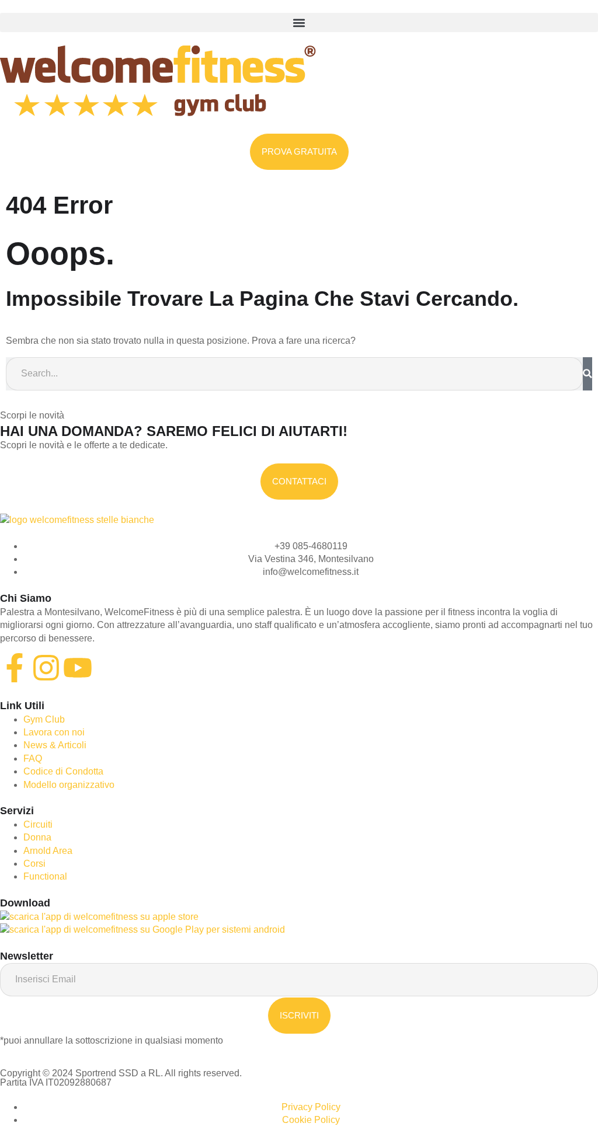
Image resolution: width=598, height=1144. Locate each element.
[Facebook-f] (14, 667)
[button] (299, 22)
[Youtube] (77, 667)
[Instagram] (46, 667)
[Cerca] (587, 373)
